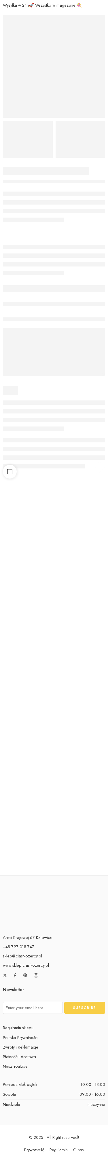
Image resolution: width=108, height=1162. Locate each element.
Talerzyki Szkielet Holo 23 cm (32, 860)
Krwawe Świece (27, 714)
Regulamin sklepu (18, 1028)
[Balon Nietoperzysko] (28, 535)
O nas (78, 1150)
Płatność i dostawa (19, 1056)
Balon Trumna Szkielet (27, 640)
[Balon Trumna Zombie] (80, 827)
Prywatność (34, 1150)
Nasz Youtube (15, 1066)
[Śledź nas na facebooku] (15, 975)
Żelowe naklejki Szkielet (80, 640)
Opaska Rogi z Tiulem (80, 787)
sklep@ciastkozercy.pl (22, 956)
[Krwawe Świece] (28, 681)
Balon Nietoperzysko (27, 568)
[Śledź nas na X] (5, 975)
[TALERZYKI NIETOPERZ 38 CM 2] (28, 139)
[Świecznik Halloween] (80, 681)
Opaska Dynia (28, 787)
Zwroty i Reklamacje (20, 1047)
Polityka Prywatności (20, 1037)
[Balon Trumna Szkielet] (28, 608)
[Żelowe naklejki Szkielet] (80, 608)
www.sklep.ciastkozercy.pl (26, 965)
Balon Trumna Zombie (80, 860)
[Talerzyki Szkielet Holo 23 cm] (28, 827)
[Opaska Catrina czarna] (80, 535)
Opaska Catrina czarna (80, 568)
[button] (28, 551)
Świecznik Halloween (80, 714)
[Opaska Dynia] (28, 754)
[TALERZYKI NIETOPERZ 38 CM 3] (80, 139)
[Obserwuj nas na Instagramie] (36, 975)
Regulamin (59, 1150)
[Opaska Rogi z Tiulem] (80, 754)
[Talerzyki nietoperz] (54, 66)
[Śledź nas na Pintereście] (25, 975)
